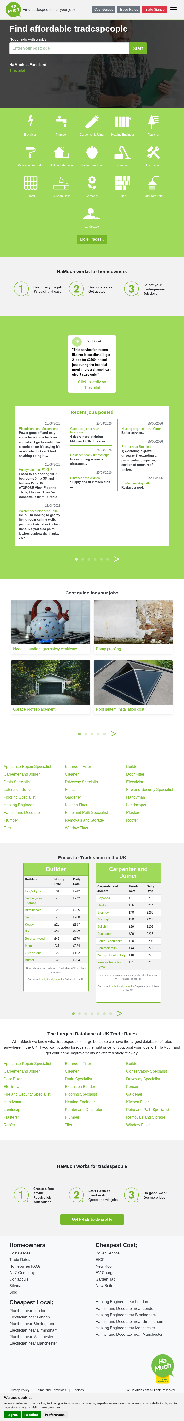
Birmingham (33, 910)
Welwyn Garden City (111, 955)
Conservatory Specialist (146, 1071)
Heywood (103, 898)
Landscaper (92, 226)
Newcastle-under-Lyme (109, 965)
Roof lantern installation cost (120, 709)
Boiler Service (108, 1253)
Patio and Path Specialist (86, 813)
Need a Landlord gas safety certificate (45, 649)
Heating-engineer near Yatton (141, 429)
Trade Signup (154, 9)
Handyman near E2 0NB (35, 470)
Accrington (104, 919)
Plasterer (153, 134)
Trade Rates (128, 9)
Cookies (78, 1390)
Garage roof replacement (34, 709)
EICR (100, 1260)
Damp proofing (108, 649)
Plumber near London (27, 1311)
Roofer (30, 196)
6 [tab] (107, 559)
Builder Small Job (92, 165)
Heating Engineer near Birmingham (126, 1315)
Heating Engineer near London (122, 1302)
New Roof (104, 1266)
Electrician (31, 134)
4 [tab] (95, 559)
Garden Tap (105, 1279)
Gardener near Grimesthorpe (89, 455)
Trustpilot (17, 71)
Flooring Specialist (19, 797)
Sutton (29, 917)
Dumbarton (104, 934)
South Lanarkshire (109, 941)
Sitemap (16, 1286)
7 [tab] (110, 1013)
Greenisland (33, 953)
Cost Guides (103, 9)
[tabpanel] (92, 364)
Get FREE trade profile (92, 1219)
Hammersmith (107, 948)
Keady (29, 924)
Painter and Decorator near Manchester (129, 1334)
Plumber (61, 134)
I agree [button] (12, 1415)
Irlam (28, 946)
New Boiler (105, 1286)
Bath (28, 931)
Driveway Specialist (82, 782)
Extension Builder (19, 790)
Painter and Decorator (22, 813)
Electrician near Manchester (33, 1343)
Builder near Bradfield (136, 447)
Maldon (102, 905)
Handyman (153, 165)
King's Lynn (33, 891)
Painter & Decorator (31, 165)
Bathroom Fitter (153, 196)
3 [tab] (88, 559)
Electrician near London (29, 1317)
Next (117, 559)
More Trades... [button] (92, 239)
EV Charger (106, 1273)
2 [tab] (82, 559)
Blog (13, 1292)
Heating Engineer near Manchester (125, 1328)
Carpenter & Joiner (92, 134)
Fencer (71, 790)
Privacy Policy (19, 1390)
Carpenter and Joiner (22, 774)
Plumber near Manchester (31, 1337)
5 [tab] (101, 559)
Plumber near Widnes (85, 478)
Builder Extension (61, 165)
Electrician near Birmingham (33, 1330)
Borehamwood (35, 938)
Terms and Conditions (51, 1390)
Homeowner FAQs (25, 1266)
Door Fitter (135, 774)
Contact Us (18, 1279)
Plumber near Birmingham (31, 1324)
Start (138, 48)
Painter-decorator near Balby (38, 511)
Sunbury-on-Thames (33, 901)
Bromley (103, 912)
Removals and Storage (84, 820)
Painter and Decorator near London (125, 1308)
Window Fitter (76, 828)
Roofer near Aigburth (135, 483)
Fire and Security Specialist (149, 790)
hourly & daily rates (49, 979)
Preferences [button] (55, 1415)
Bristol (29, 960)
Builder (132, 767)
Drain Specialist (17, 782)
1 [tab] (76, 559)
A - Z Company (22, 1273)
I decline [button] (31, 1415)
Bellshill (102, 926)
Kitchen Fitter (61, 196)
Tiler (123, 196)
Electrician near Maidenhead (38, 429)
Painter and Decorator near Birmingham (129, 1321)
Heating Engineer (122, 134)
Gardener (92, 196)
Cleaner (122, 165)
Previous (67, 559)
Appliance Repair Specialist (27, 767)
